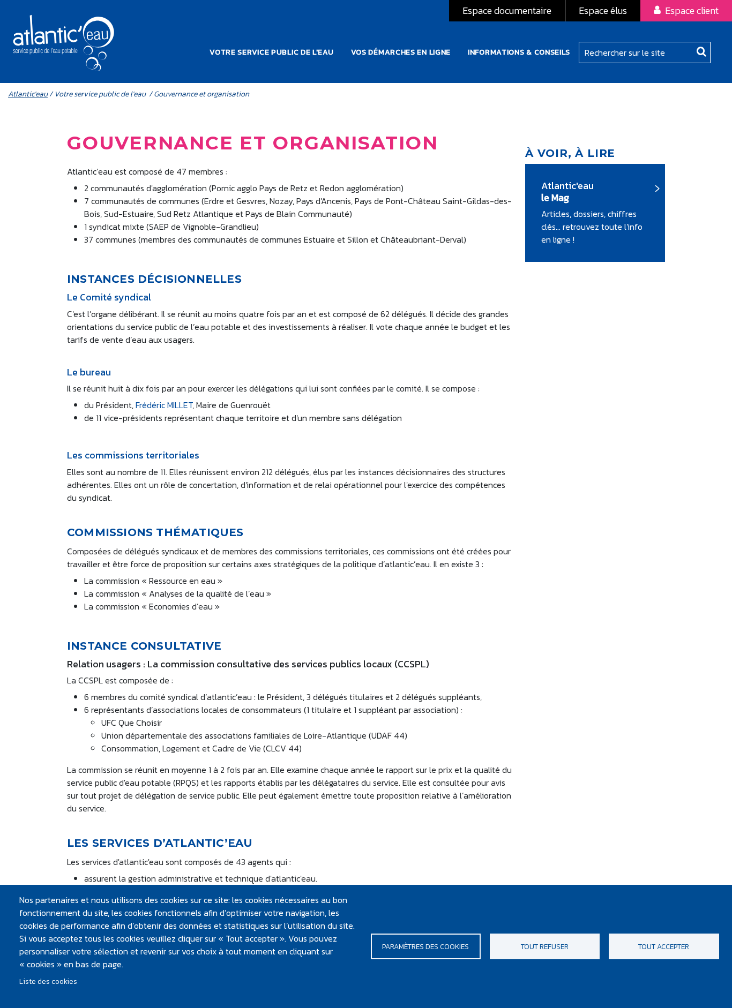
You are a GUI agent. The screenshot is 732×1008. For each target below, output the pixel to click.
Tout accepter (663, 946)
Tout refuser (545, 946)
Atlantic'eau (28, 94)
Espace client (692, 10)
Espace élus (603, 10)
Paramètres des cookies (425, 946)
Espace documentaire (506, 10)
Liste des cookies (48, 981)
